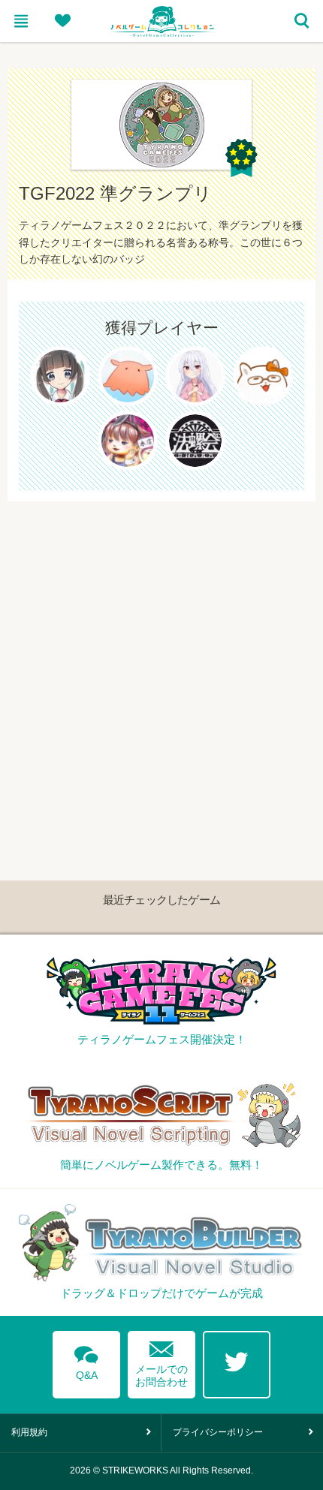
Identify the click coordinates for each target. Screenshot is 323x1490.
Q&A (86, 1360)
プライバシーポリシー (218, 1432)
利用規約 (29, 1432)
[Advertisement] (161, 662)
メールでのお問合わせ (161, 1360)
